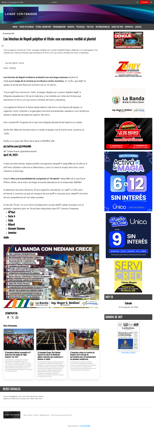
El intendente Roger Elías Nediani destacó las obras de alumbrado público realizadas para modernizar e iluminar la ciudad (50, 355)
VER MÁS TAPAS (128, 353)
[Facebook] (151, 2)
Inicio (15, 26)
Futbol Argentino (43, 26)
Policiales (80, 26)
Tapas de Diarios (26, 26)
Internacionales (103, 26)
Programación (59, 26)
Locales (138, 26)
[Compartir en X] (12, 317)
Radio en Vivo (117, 26)
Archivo (70, 26)
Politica (90, 26)
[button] (137, 2)
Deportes (129, 26)
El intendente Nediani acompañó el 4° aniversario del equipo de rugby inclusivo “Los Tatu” (18, 354)
